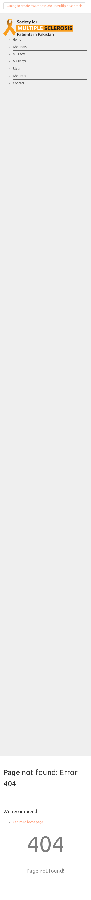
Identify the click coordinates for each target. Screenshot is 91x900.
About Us (19, 76)
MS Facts (19, 54)
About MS (20, 47)
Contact (18, 83)
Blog (16, 68)
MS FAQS (19, 61)
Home (17, 39)
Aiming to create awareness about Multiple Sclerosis (44, 6)
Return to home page (28, 822)
